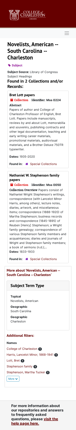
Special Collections (43, 164)
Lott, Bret (14, 360)
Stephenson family (20, 366)
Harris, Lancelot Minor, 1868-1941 (30, 354)
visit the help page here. (34, 421)
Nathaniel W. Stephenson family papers (34, 177)
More (11, 378)
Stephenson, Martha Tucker (26, 372)
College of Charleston (22, 349)
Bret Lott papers (22, 94)
